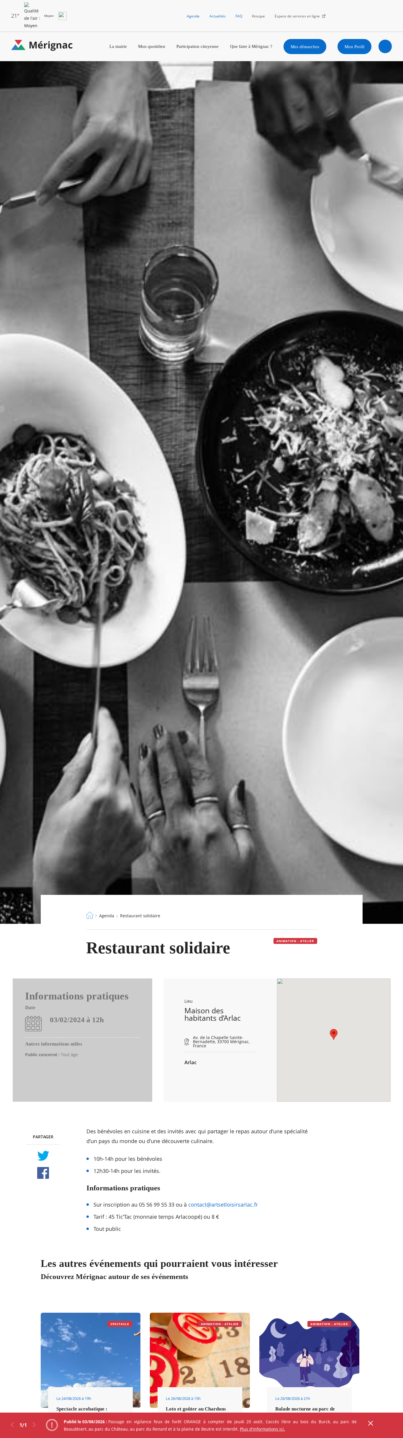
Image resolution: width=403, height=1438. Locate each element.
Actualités (217, 16)
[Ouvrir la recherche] (385, 46)
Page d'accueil (89, 915)
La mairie (118, 46)
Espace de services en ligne (297, 16)
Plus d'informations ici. (262, 1429)
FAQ (238, 16)
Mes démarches (305, 46)
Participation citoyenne (197, 46)
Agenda (193, 16)
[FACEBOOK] (43, 1173)
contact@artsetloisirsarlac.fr (223, 1204)
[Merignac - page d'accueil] (42, 46)
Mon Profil (354, 46)
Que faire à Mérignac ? (251, 46)
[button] (334, 1034)
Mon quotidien (151, 46)
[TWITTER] (43, 1156)
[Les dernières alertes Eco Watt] (62, 16)
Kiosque (258, 16)
